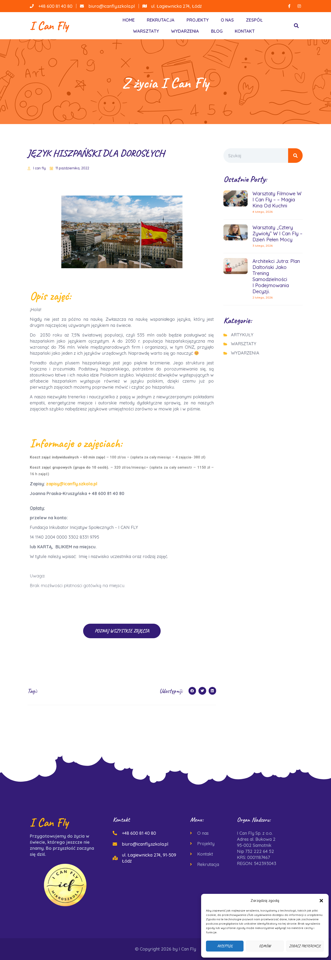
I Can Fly (49, 25)
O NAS (227, 20)
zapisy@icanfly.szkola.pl (71, 484)
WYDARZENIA (185, 31)
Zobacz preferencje (305, 946)
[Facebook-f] (289, 6)
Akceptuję (225, 946)
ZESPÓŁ (254, 20)
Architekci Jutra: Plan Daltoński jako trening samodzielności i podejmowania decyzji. (276, 276)
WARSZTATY (146, 31)
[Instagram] (299, 6)
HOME (129, 20)
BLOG (217, 31)
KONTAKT (245, 31)
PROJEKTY (198, 20)
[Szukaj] (295, 155)
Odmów (265, 946)
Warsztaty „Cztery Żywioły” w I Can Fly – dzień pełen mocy (277, 233)
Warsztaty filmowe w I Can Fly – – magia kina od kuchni (276, 199)
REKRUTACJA (160, 20)
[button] (321, 900)
